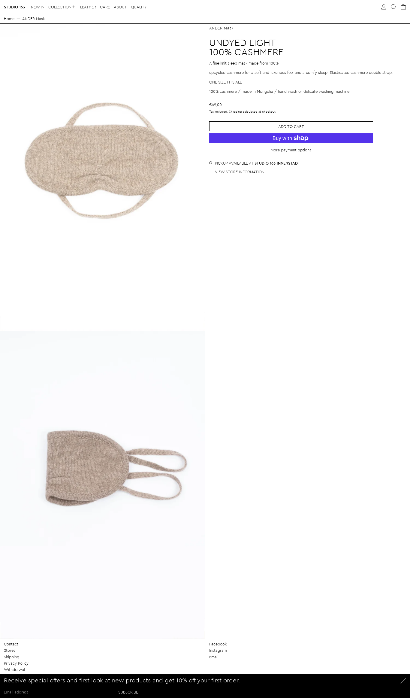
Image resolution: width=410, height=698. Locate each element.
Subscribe (128, 692)
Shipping (235, 111)
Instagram (218, 650)
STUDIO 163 (14, 7)
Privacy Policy (16, 663)
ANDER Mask (33, 18)
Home (9, 18)
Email (214, 656)
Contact (11, 644)
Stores (9, 650)
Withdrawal (14, 669)
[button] (393, 7)
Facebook (218, 644)
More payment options (291, 149)
